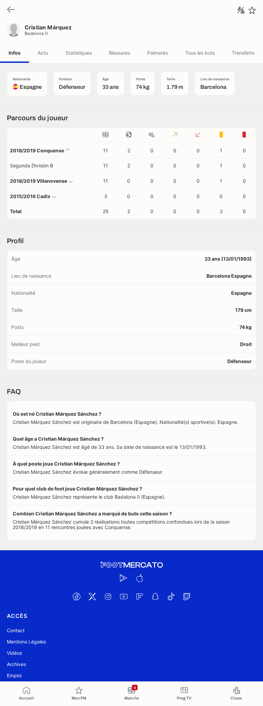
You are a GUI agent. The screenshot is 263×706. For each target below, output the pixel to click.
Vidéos (14, 653)
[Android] (123, 578)
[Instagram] (108, 596)
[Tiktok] (171, 596)
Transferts (243, 53)
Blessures (119, 53)
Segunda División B (31, 165)
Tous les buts (200, 53)
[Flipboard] (139, 596)
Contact (16, 630)
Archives (16, 664)
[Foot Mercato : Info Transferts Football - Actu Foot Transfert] (131, 565)
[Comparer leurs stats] (241, 10)
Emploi (14, 675)
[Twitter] (92, 596)
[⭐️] (252, 10)
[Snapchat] (155, 596)
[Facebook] (76, 596)
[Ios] (139, 578)
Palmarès (157, 53)
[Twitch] (186, 596)
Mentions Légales (26, 642)
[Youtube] (123, 596)
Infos (15, 53)
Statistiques (78, 53)
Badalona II (36, 33)
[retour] (11, 10)
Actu (43, 53)
